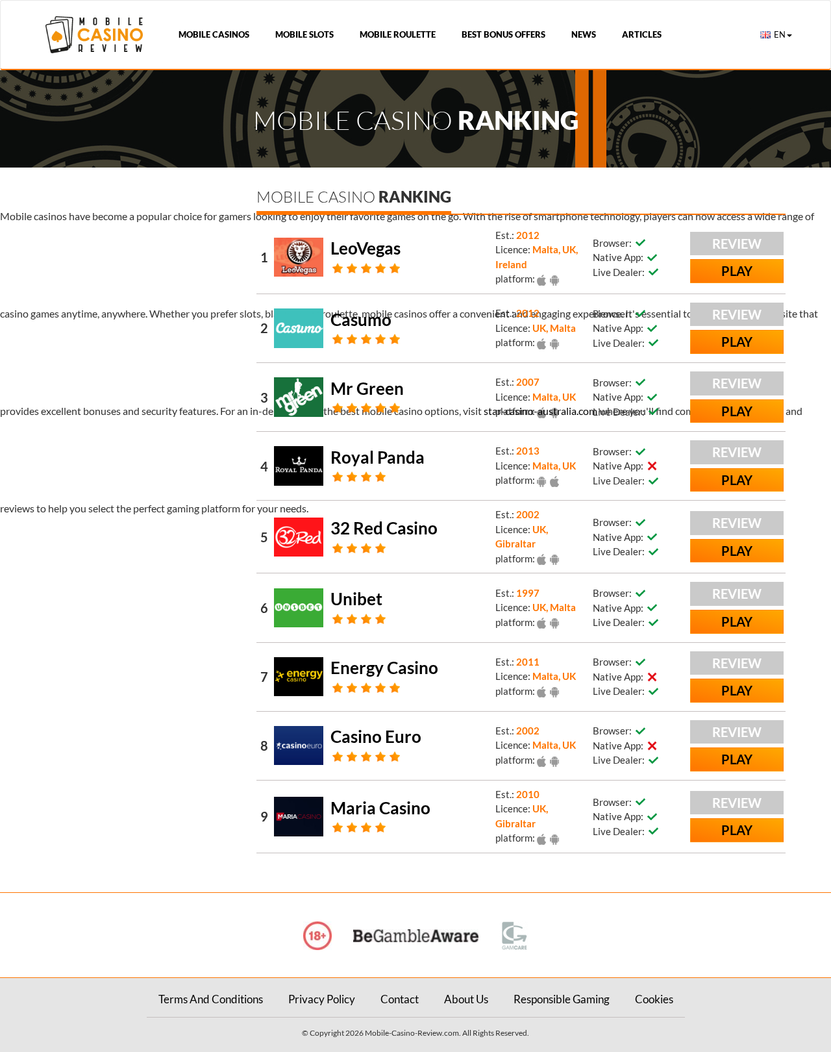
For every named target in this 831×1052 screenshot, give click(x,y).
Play (736, 271)
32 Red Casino (384, 528)
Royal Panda (377, 457)
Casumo (360, 319)
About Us (466, 999)
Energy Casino (384, 667)
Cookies (654, 999)
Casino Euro (375, 736)
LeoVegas (365, 248)
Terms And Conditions (210, 999)
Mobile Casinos (214, 34)
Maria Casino (380, 807)
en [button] (780, 34)
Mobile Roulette (398, 34)
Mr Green (367, 388)
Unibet (356, 598)
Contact (399, 999)
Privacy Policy (321, 999)
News (583, 34)
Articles (642, 34)
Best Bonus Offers (503, 34)
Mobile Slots (304, 34)
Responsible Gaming (562, 999)
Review (737, 243)
